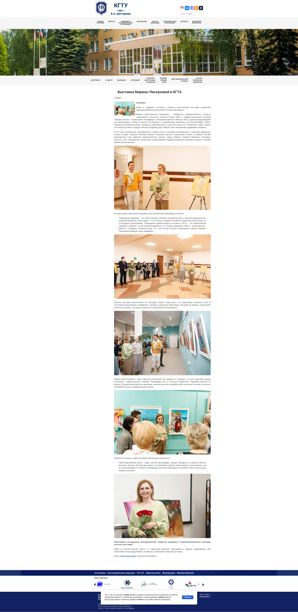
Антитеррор (100, 573)
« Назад (117, 98)
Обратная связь (153, 573)
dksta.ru (131, 608)
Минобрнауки (169, 573)
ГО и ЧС (140, 573)
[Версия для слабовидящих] (182, 7)
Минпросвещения (185, 573)
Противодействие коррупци (120, 573)
